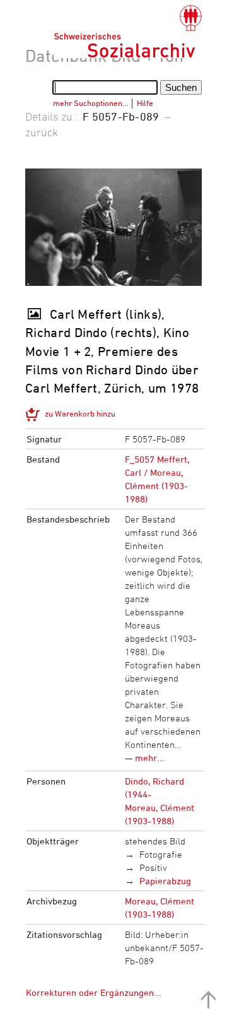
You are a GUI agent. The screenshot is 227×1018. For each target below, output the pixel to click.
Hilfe (145, 103)
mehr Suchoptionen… (90, 103)
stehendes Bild (155, 841)
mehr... (150, 757)
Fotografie (160, 854)
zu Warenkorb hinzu (80, 413)
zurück (41, 132)
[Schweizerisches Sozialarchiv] (128, 31)
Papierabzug (165, 880)
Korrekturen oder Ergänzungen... (93, 992)
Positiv (153, 867)
